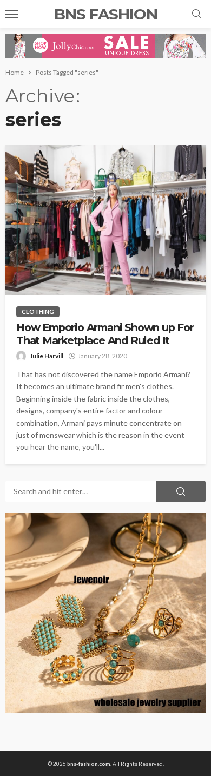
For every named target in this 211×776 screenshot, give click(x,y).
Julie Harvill (46, 356)
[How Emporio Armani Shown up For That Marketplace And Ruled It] (105, 220)
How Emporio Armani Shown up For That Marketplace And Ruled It (105, 333)
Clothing (38, 311)
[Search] (196, 14)
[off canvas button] (11, 14)
